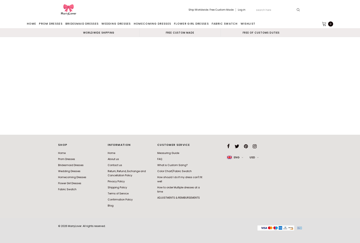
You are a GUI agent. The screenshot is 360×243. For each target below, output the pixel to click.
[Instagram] (255, 146)
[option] (98, 32)
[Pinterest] (246, 146)
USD (252, 157)
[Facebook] (228, 146)
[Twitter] (237, 146)
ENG (237, 157)
